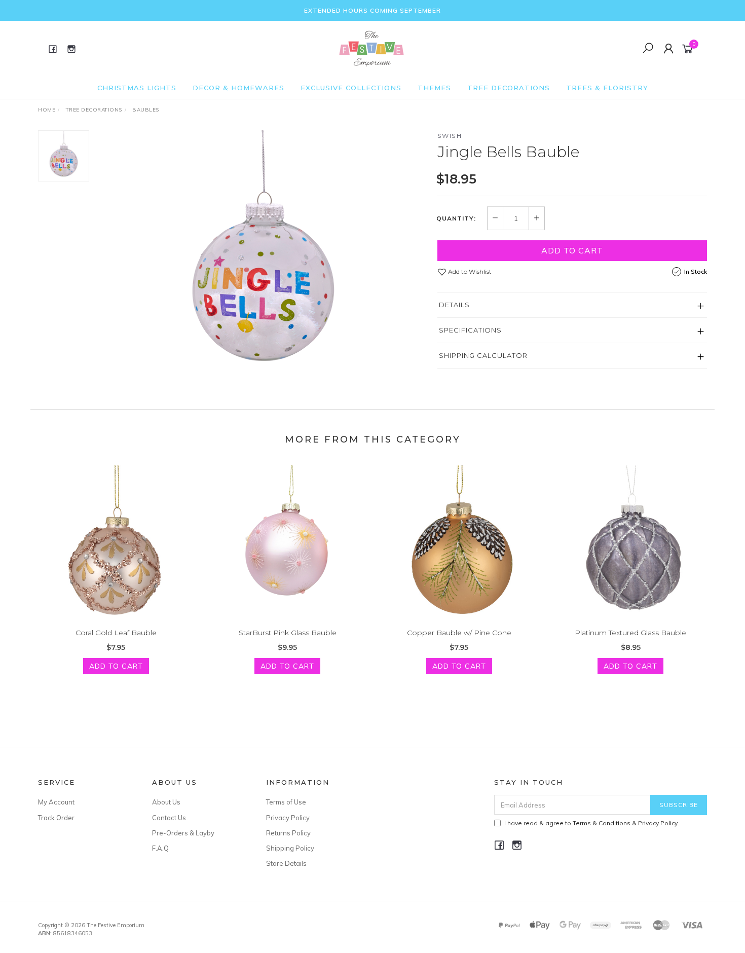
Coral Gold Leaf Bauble (116, 632)
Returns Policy (288, 833)
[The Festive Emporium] (371, 48)
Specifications (470, 330)
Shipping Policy (290, 848)
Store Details (286, 863)
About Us (166, 802)
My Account (56, 802)
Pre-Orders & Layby (183, 833)
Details (454, 305)
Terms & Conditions (601, 823)
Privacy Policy (288, 818)
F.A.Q (160, 848)
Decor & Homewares (238, 88)
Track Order (56, 818)
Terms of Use (286, 802)
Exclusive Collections (351, 88)
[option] (263, 257)
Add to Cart (572, 250)
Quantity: (456, 218)
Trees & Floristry (607, 88)
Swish (449, 135)
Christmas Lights (136, 88)
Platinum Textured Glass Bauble (630, 632)
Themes (434, 88)
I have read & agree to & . (591, 823)
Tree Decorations (508, 88)
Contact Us (169, 818)
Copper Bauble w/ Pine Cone (459, 632)
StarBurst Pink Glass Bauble (288, 632)
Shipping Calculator (483, 355)
